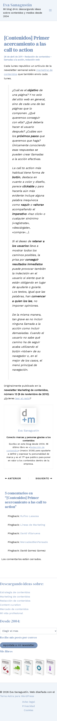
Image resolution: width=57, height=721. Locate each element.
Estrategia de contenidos (15, 592)
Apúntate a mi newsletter (18, 645)
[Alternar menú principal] (50, 10)
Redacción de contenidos (37, 57)
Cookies (28, 710)
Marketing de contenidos (15, 596)
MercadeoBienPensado (34, 542)
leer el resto (22, 398)
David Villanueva (30, 533)
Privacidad (28, 706)
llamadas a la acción (14, 60)
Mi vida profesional (11, 613)
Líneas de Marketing (32, 524)
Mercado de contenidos (14, 609)
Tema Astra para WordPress (17, 696)
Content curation (10, 604)
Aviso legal (28, 701)
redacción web (32, 60)
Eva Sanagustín (17, 5)
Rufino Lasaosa (29, 516)
